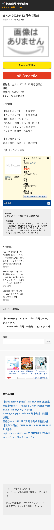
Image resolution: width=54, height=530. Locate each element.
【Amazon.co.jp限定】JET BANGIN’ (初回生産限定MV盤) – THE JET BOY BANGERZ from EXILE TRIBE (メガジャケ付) (27, 405)
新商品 (16, 309)
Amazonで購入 (27, 65)
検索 (5, 337)
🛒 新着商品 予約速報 (14, 4)
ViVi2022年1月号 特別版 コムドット (26, 326)
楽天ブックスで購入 (27, 75)
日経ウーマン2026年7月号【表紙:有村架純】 (26, 421)
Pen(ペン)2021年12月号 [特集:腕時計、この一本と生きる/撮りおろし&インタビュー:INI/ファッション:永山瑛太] (13, 258)
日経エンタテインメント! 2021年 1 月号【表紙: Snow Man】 (13, 293)
